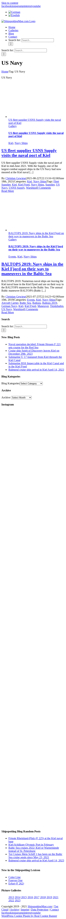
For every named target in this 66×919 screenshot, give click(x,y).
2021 (55, 897)
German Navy (9, 306)
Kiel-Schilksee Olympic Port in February (31, 844)
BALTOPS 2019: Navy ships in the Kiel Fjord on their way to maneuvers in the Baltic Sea (36, 235)
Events (12, 256)
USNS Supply (17, 187)
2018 (43, 897)
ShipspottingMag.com (40, 906)
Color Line (14, 877)
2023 (17, 900)
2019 (49, 897)
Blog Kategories (10, 383)
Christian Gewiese (15, 178)
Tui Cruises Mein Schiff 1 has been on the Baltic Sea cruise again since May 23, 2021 (35, 856)
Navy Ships (21, 143)
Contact (54, 909)
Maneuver (43, 306)
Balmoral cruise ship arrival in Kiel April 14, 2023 (36, 369)
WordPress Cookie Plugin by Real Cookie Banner (29, 915)
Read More (7, 190)
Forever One (15, 880)
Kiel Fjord (24, 184)
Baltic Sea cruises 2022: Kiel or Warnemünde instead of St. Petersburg (33, 849)
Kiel (10, 143)
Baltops (36, 302)
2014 (17, 897)
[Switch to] (14, 12)
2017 (36, 897)
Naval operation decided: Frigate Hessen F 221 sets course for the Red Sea (34, 346)
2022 (11, 900)
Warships (31, 187)
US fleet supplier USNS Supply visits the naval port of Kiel (29, 153)
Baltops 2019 (49, 302)
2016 (30, 897)
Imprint (25, 909)
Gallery (12, 126)
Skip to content (9, 2)
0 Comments (44, 187)
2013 (11, 897)
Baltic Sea (25, 302)
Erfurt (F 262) (16, 883)
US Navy (6, 309)
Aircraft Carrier (9, 302)
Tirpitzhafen (56, 306)
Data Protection (39, 909)
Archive (5, 397)
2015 (24, 897)
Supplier (50, 184)
